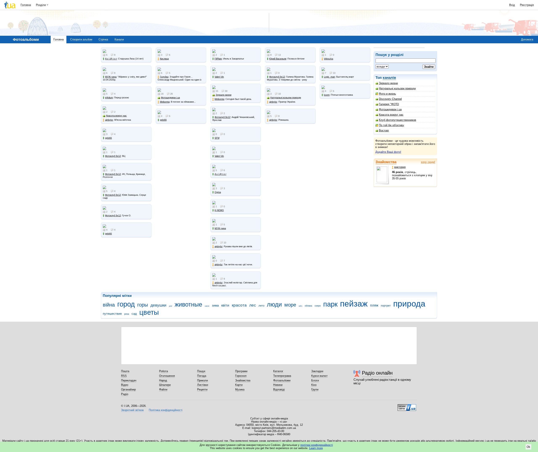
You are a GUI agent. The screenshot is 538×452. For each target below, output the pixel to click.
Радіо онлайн (377, 373)
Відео (124, 384)
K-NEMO (219, 210)
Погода (201, 375)
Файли (163, 389)
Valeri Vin (219, 76)
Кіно (313, 384)
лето (261, 305)
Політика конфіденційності (165, 410)
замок (207, 306)
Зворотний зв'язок (132, 410)
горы (142, 305)
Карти (239, 384)
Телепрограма (282, 375)
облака (308, 305)
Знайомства (386, 162)
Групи (314, 389)
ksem (327, 95)
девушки (158, 305)
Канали (119, 39)
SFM (217, 138)
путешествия (112, 313)
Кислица (164, 58)
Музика (239, 389)
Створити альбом (81, 39)
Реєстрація (527, 5)
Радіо (124, 394)
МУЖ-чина (110, 76)
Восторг (384, 130)
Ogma (218, 192)
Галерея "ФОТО (389, 104)
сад (134, 313)
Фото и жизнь (387, 93)
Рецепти (202, 389)
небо (300, 306)
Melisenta (165, 101)
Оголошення (167, 375)
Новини (277, 384)
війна (109, 305)
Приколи (202, 380)
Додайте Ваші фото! (388, 151)
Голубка (164, 76)
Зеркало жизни (388, 83)
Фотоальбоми (281, 380)
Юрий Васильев (277, 58)
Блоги (315, 380)
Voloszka (328, 58)
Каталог (278, 371)
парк (330, 304)
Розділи (41, 5)
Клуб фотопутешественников (397, 120)
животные (188, 304)
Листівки (202, 384)
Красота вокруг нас (391, 114)
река (126, 314)
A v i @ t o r (111, 58)
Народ (163, 380)
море (290, 305)
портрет (386, 305)
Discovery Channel (390, 98)
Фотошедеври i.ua (390, 109)
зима (215, 305)
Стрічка (103, 39)
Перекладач (128, 380)
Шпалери (165, 384)
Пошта (125, 371)
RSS (124, 375)
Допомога (527, 39)
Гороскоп (241, 375)
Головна (26, 5)
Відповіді (279, 389)
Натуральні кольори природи (397, 88)
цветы (149, 312)
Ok (528, 446)
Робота (163, 371)
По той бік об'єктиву (391, 125)
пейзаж (354, 303)
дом (170, 306)
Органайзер (128, 389)
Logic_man (329, 76)
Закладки (317, 371)
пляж (374, 305)
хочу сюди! (428, 162)
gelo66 (108, 138)
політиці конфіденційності (316, 445)
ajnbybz (109, 120)
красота (239, 305)
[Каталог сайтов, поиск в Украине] (407, 406)
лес (252, 305)
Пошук (201, 371)
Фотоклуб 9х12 (113, 156)
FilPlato (218, 58)
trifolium (109, 97)
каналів (389, 78)
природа (409, 303)
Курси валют (319, 375)
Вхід (512, 5)
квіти (225, 305)
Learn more (316, 448)
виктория (400, 167)
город (126, 304)
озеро (318, 305)
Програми (241, 371)
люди (274, 304)
